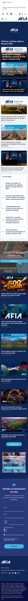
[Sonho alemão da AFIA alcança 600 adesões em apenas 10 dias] (14, 283)
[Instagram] (3, 14)
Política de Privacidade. (9, 539)
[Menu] (2, 19)
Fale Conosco (5, 567)
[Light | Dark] (20, 14)
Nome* (5, 507)
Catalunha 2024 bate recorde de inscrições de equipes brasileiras (12, 208)
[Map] (18, 573)
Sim (6, 529)
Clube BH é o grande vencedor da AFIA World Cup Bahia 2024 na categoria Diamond (12, 220)
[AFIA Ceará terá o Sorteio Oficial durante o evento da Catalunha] (14, 158)
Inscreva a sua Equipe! (14, 468)
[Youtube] (11, 14)
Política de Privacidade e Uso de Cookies (13, 570)
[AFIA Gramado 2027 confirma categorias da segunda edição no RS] (14, 396)
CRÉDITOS (4, 573)
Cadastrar (14, 546)
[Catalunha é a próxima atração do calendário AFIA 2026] (14, 424)
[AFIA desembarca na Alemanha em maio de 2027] (14, 369)
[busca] (6, 19)
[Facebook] (7, 14)
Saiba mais (14, 261)
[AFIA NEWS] (14, 31)
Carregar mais (14, 444)
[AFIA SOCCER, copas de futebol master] (22, 18)
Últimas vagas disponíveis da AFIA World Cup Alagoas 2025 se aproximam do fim (13, 197)
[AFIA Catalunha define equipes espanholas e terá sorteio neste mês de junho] (14, 311)
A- (25, 14)
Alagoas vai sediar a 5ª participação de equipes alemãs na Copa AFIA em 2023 (12, 185)
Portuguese (8, 2)
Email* (5, 514)
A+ (22, 14)
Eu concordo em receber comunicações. (14, 534)
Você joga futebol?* (8, 527)
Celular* (5, 520)
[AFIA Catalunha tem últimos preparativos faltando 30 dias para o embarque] (14, 132)
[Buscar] (8, 17)
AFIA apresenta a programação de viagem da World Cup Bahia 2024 (13, 231)
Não (6, 531)
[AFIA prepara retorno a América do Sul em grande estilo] (14, 341)
